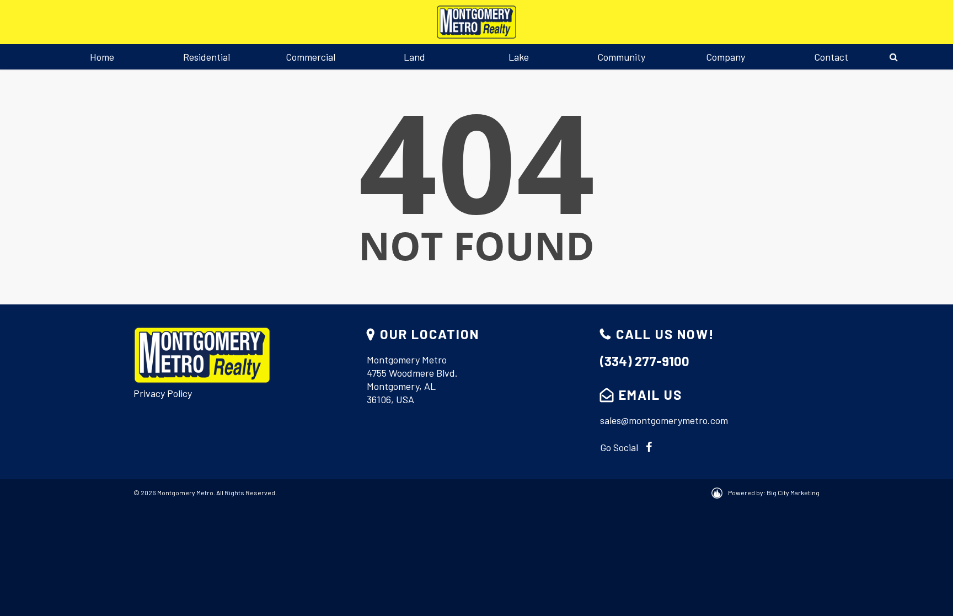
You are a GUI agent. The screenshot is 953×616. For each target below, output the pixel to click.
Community (621, 57)
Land (414, 57)
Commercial (310, 57)
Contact (831, 57)
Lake (518, 57)
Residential (206, 57)
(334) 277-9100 (644, 361)
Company (725, 57)
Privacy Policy (162, 393)
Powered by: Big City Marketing (774, 492)
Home (102, 57)
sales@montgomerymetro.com (664, 420)
